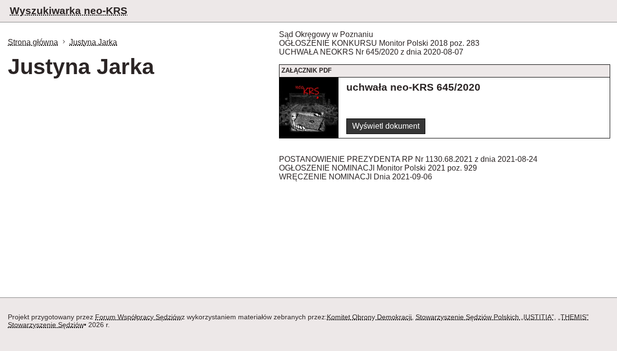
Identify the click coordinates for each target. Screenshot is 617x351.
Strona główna (33, 42)
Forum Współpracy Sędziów (138, 317)
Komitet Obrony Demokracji (369, 317)
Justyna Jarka (93, 42)
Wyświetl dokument (385, 126)
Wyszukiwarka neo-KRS (68, 10)
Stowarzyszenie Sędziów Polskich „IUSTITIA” (485, 317)
